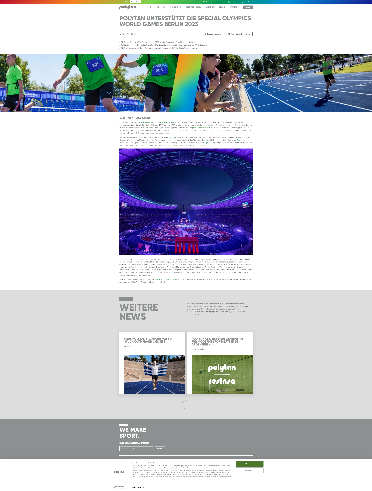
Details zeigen (136, 487)
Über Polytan (217, 2)
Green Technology (193, 7)
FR (252, 2)
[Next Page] (186, 405)
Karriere (233, 7)
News (236, 2)
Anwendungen (175, 7)
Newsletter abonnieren (239, 34)
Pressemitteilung (213, 34)
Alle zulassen (249, 464)
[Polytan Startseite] (127, 7)
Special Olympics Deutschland (165, 279)
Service (222, 7)
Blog (241, 2)
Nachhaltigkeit (228, 2)
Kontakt (247, 7)
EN (248, 2)
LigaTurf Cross (210, 143)
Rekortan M (241, 140)
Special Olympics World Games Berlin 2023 (157, 122)
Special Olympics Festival (200, 128)
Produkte (161, 7)
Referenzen (210, 7)
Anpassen (248, 470)
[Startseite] (150, 7)
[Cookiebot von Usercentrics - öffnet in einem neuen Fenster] (118, 487)
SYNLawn (173, 137)
